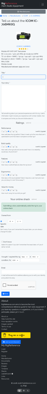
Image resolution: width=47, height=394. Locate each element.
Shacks (4, 371)
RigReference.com (29, 383)
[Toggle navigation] (43, 5)
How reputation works (9, 321)
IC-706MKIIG (35, 16)
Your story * (5, 83)
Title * (3, 73)
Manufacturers (24, 12)
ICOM (26, 16)
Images (4, 366)
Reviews (4, 364)
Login (3, 349)
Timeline (4, 369)
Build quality (5, 143)
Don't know (7, 242)
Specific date (3, 225)
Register (4, 351)
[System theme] (19, 390)
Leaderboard (6, 374)
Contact (4, 329)
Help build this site (8, 319)
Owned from (6, 215)
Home (4, 16)
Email (3, 268)
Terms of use (6, 326)
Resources (5, 379)
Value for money (7, 187)
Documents (5, 361)
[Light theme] (24, 390)
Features (4, 159)
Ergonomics (5, 172)
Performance (6, 128)
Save (6, 294)
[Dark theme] (28, 390)
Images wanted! (7, 324)
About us (4, 316)
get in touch (19, 312)
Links (3, 376)
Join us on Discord (12, 342)
